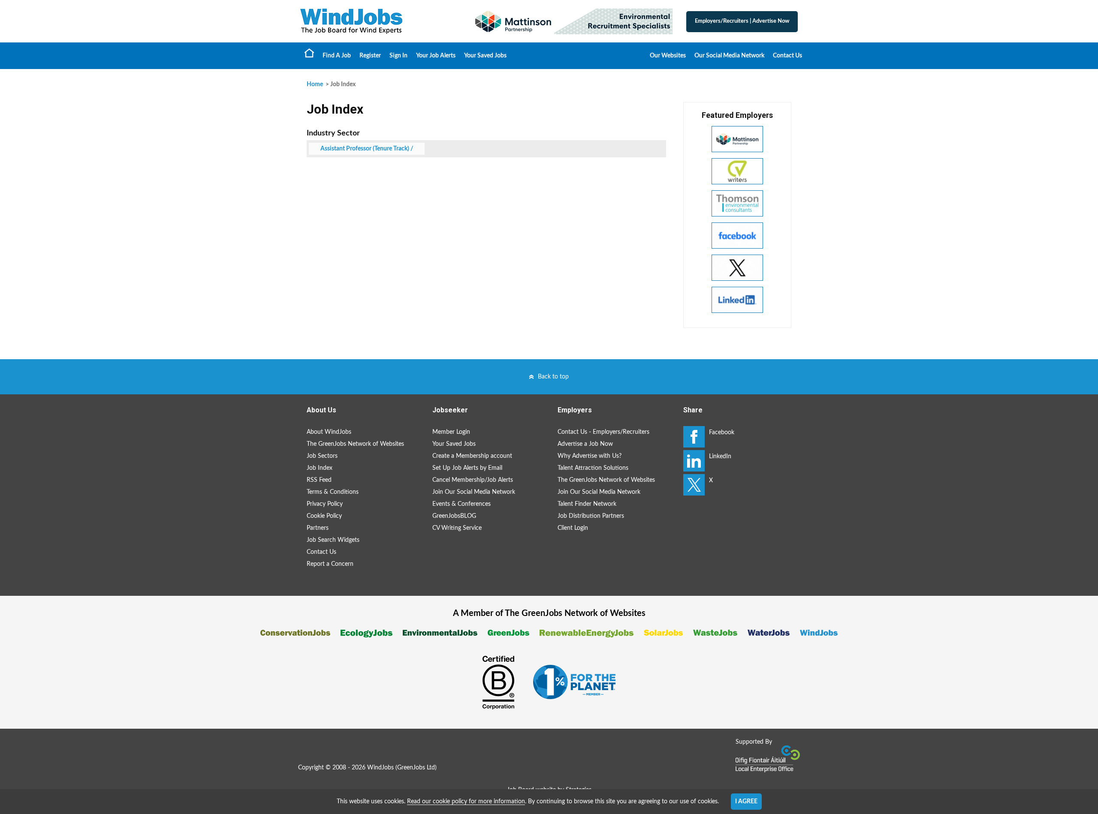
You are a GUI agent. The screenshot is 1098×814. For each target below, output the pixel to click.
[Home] (377, 21)
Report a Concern (330, 564)
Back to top (553, 377)
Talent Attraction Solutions (593, 468)
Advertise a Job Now (585, 444)
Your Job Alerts (435, 56)
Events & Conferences (461, 504)
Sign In (398, 56)
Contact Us (787, 56)
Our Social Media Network (729, 56)
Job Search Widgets (333, 540)
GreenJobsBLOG (454, 516)
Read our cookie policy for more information (466, 802)
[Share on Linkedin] (694, 461)
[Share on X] (694, 485)
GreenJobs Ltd (416, 768)
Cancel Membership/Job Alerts (472, 480)
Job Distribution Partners (591, 516)
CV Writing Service (457, 528)
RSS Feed (319, 480)
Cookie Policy (324, 516)
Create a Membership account (472, 456)
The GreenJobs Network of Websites (355, 444)
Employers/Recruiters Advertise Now (742, 21)
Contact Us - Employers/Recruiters (603, 432)
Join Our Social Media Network (473, 492)
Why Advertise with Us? (589, 456)
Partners (318, 528)
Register (370, 56)
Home (309, 52)
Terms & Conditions (333, 492)
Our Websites (668, 56)
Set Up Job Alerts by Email (467, 468)
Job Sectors (322, 456)
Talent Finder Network (587, 504)
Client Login (573, 528)
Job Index (319, 468)
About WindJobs (329, 432)
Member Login (451, 432)
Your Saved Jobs (485, 56)
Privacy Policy (325, 504)
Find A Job (337, 56)
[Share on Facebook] (694, 437)
